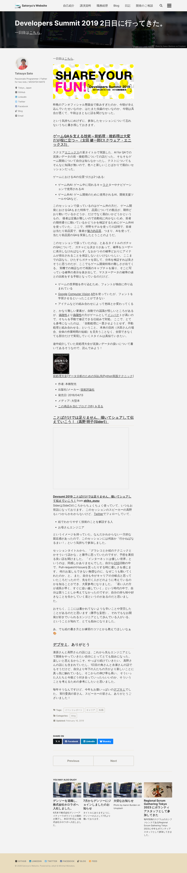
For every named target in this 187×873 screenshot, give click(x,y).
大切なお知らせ (124, 800)
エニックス (72, 152)
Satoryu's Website (34, 5)
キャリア (90, 710)
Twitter (98, 514)
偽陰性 (63, 315)
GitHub (22, 861)
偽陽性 (77, 315)
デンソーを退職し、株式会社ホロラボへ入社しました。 (66, 804)
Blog (116, 5)
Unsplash (182, 46)
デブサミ (60, 644)
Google (62, 294)
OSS (116, 563)
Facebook (68, 861)
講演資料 (85, 5)
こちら (34, 32)
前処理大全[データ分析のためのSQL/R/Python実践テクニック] (93, 376)
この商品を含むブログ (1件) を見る (80, 406)
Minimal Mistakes (67, 866)
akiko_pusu (91, 500)
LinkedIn (36, 861)
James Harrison (169, 46)
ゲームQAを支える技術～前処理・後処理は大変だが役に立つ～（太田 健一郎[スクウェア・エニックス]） (92, 140)
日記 (127, 5)
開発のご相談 (144, 5)
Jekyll (53, 866)
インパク (113, 315)
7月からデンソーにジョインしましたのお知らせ (97, 804)
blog (73, 715)
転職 (101, 710)
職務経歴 (102, 5)
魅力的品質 (94, 230)
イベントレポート (73, 710)
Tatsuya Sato (24, 73)
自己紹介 (68, 5)
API (93, 294)
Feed (94, 861)
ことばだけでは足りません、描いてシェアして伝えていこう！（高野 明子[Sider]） (93, 419)
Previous (73, 760)
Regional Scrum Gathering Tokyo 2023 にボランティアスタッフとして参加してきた (157, 808)
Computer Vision (79, 294)
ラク (106, 184)
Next (113, 760)
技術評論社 (88, 389)
